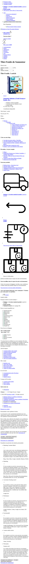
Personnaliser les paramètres (7, 438)
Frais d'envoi (9, 16)
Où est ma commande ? (11, 14)
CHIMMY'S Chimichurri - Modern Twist (12, 169)
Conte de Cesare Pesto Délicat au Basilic (12, 158)
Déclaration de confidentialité (7, 440)
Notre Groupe (6, 382)
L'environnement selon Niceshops (10, 373)
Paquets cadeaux (7, 376)
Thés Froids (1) (15, 132)
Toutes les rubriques (10, 20)
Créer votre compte (7, 364)
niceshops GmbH (11, 394)
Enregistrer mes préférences (7, 559)
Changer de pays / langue (14, 392)
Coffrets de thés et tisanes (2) (18, 125)
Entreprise (5, 405)
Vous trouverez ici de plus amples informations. (11, 287)
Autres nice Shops (7, 406)
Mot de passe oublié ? (8, 365)
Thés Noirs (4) (15, 133)
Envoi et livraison (7, 354)
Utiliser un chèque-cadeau (9, 368)
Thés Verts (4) (15, 134)
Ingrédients (5, 374)
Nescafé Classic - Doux (8, 166)
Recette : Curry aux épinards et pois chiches (13, 146)
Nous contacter (9, 19)
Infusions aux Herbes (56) (17, 128)
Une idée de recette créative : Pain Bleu (12, 140)
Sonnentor (8, 122)
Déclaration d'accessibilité (9, 400)
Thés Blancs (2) (15, 131)
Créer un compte (7, 38)
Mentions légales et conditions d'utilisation (12, 396)
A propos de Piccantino (8, 381)
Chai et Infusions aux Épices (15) (19, 124)
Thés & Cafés (12, 123)
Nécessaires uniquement (11, 436)
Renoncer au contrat (5, 409)
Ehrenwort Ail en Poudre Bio (9, 159)
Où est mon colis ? (7, 367)
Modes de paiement (10, 17)
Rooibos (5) (14, 129)
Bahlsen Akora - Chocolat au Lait (10, 165)
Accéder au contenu (7, 3)
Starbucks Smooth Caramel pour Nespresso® (13, 167)
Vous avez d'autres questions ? (10, 358)
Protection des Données (8, 398)
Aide (4, 12)
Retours (8, 15)
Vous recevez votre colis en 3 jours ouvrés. (12, 10)
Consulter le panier (7, 4)
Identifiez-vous (6, 34)
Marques (5, 120)
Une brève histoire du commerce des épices (13, 141)
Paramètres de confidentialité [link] (9, 401)
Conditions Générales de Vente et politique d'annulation (15, 399)
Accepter (3, 436)
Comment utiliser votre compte (10, 350)
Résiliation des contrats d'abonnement (11, 403)
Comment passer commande (9, 352)
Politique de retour (7, 355)
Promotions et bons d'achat (9, 357)
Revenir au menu (7, 1)
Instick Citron (6, 170)
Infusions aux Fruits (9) (17, 127)
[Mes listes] (4, 41)
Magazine (5, 375)
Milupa (5, 152)
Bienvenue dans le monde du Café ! (11, 145)
